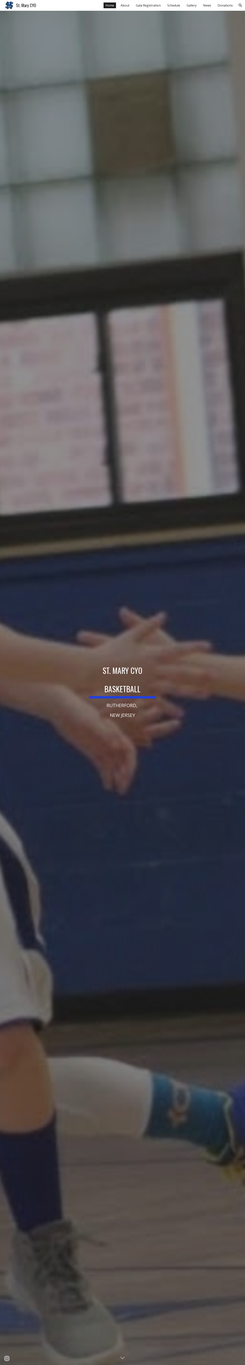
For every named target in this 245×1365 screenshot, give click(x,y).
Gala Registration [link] (148, 5)
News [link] (207, 5)
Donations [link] (225, 5)
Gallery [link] (192, 5)
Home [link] (109, 5)
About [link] (125, 5)
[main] (122, 688)
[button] (240, 5)
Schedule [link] (173, 5)
